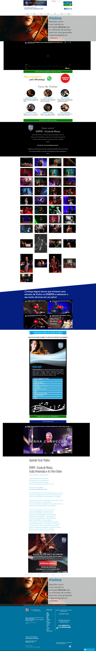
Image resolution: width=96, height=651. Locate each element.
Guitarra (47, 614)
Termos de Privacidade (28, 645)
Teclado (47, 615)
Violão (47, 618)
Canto (47, 612)
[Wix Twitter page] (69, 8)
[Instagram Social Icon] (66, 8)
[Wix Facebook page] (65, 8)
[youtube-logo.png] (71, 8)
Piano (47, 617)
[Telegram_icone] (68, 8)
